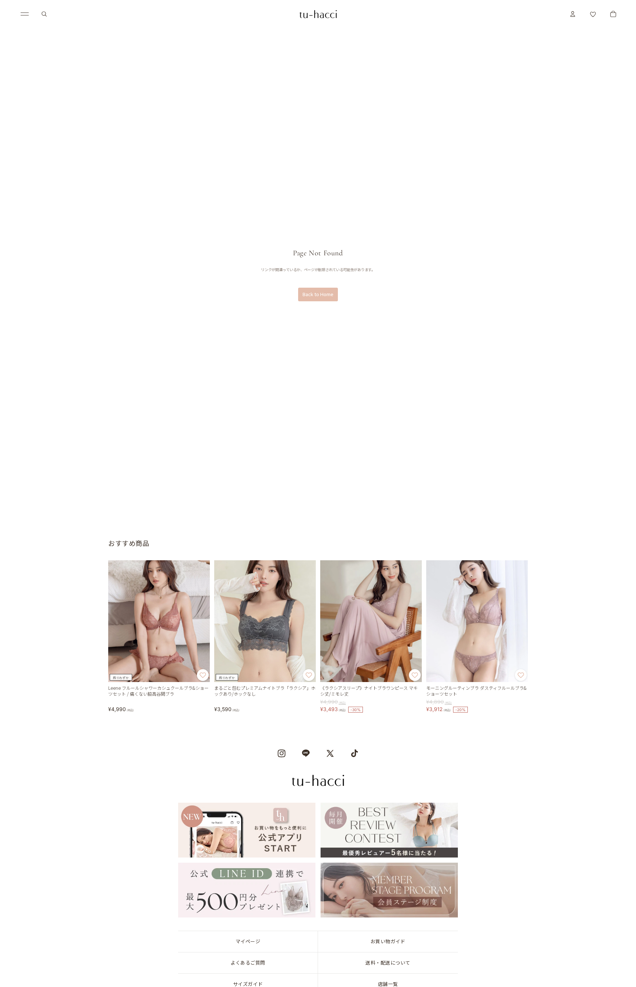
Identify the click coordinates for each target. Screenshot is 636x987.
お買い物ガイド (388, 941)
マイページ (248, 941)
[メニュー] (25, 14)
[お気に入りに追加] (203, 675)
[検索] (44, 14)
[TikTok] (354, 753)
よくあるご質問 (247, 962)
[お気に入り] (593, 14)
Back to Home (318, 294)
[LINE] (306, 753)
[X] (330, 753)
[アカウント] (573, 14)
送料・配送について (387, 962)
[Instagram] (281, 753)
